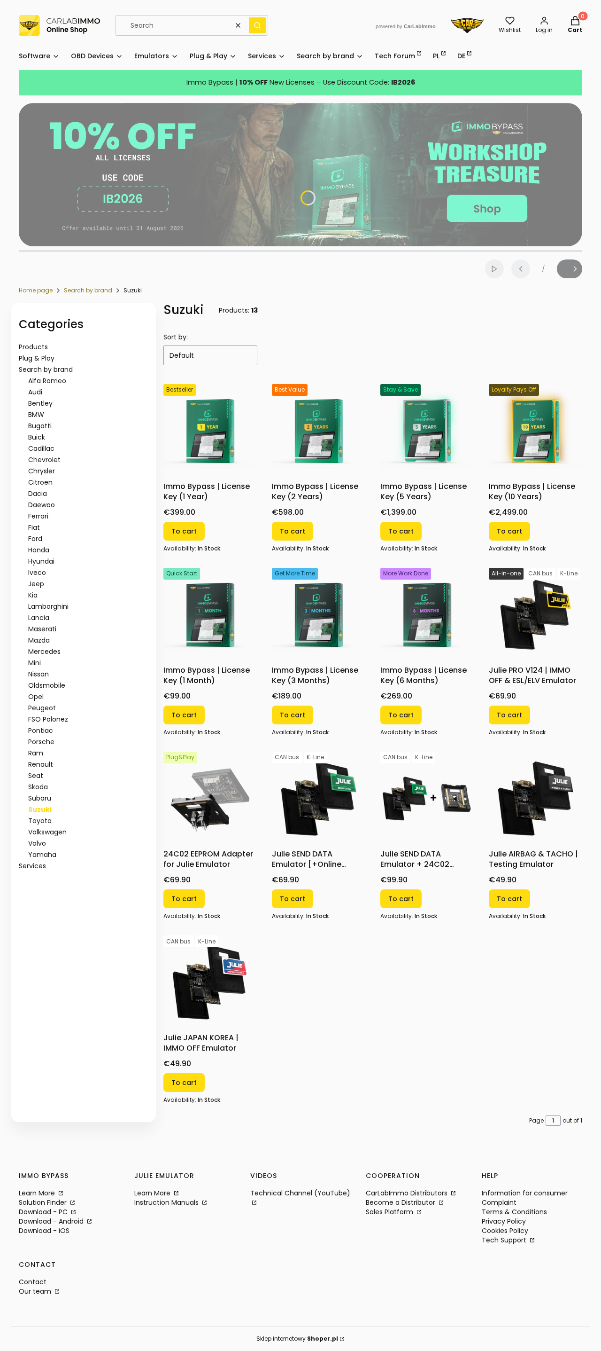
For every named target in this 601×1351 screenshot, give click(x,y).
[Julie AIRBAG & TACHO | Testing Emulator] (535, 798)
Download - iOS (44, 1230)
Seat (35, 775)
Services (32, 866)
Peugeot (42, 708)
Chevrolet (44, 459)
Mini (34, 663)
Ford (35, 538)
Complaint (499, 1202)
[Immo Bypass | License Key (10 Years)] (535, 431)
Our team (36, 1291)
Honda (38, 550)
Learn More (38, 1193)
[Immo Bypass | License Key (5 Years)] (427, 431)
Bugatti (40, 426)
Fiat (34, 527)
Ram (35, 753)
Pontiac (40, 730)
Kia (33, 595)
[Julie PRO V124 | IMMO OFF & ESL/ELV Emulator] (535, 614)
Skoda (38, 787)
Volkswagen (47, 832)
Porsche (41, 741)
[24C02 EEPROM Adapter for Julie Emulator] (210, 798)
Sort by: (175, 337)
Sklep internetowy (297, 1339)
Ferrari (38, 516)
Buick (36, 437)
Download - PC (44, 1212)
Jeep (36, 584)
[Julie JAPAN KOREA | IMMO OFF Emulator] (210, 982)
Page (536, 1120)
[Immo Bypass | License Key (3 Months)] (318, 614)
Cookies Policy (505, 1230)
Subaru (39, 798)
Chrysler (41, 471)
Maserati (42, 629)
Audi (35, 392)
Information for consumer (525, 1193)
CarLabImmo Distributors (407, 1193)
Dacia (37, 493)
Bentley (40, 403)
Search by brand (88, 290)
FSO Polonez (48, 719)
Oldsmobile (46, 685)
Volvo (37, 843)
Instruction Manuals (167, 1202)
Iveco (37, 572)
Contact (32, 1282)
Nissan (38, 674)
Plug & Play (36, 358)
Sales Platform (390, 1212)
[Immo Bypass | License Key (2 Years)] (318, 431)
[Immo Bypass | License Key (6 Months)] (427, 614)
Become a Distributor (401, 1202)
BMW (36, 414)
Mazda (39, 640)
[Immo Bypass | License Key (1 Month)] (210, 614)
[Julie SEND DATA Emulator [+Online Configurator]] (318, 798)
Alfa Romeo (47, 380)
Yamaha (42, 854)
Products (33, 347)
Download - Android (52, 1221)
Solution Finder (44, 1202)
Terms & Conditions (514, 1212)
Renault (40, 764)
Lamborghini (48, 606)
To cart (184, 531)
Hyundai (41, 561)
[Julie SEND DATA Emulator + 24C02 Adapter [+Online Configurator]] (427, 798)
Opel (36, 696)
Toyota (40, 820)
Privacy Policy (504, 1221)
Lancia (38, 617)
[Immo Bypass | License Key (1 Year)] (210, 431)
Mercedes (44, 651)
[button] (257, 25)
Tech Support (505, 1240)
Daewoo (41, 505)
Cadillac (41, 448)
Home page (36, 290)
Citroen (40, 482)
